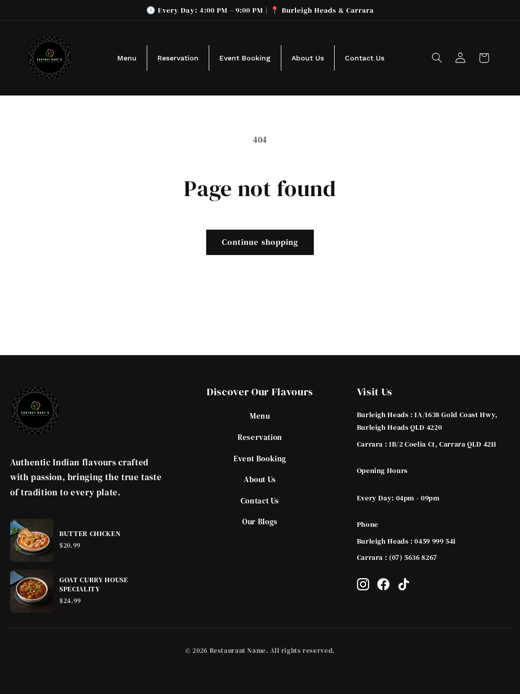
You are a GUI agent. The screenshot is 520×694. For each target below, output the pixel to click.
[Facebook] (383, 584)
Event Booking (260, 458)
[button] (436, 58)
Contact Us (260, 500)
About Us (260, 479)
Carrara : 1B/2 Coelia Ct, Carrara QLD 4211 (427, 444)
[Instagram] (363, 584)
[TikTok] (404, 584)
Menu (260, 416)
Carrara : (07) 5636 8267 (397, 557)
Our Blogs (260, 521)
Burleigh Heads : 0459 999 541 (406, 541)
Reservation (260, 437)
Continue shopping (260, 242)
